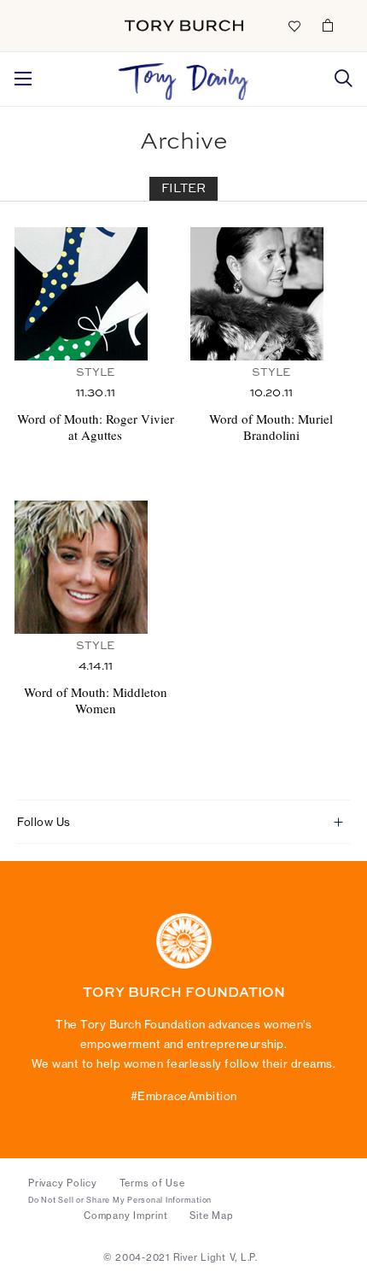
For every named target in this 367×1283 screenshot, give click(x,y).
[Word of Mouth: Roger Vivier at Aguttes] (96, 293)
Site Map (211, 1215)
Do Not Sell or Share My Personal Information (120, 1200)
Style (95, 372)
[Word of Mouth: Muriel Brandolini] (271, 293)
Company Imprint (125, 1215)
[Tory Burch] (184, 25)
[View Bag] (327, 24)
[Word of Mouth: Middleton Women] (96, 567)
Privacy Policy (62, 1183)
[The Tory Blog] (183, 77)
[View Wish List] (293, 24)
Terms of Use (152, 1183)
